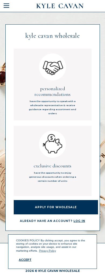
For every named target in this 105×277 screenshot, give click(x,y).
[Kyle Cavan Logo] (60, 6)
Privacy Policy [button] (47, 250)
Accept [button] (25, 260)
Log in (79, 221)
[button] (10, 6)
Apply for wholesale (56, 207)
